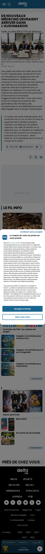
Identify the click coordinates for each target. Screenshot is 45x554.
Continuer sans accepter (31, 231)
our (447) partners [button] (15, 243)
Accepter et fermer (22, 308)
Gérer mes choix (22, 317)
